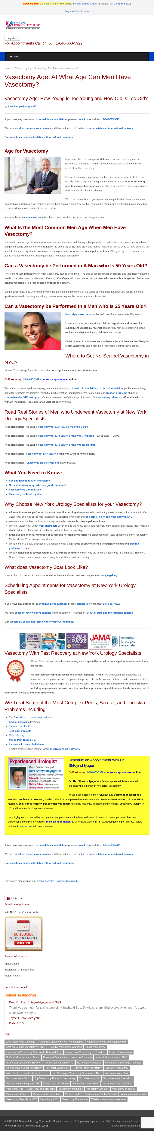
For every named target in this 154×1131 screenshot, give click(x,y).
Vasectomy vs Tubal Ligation (25, 494)
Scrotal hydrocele (19, 722)
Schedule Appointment (85, 3)
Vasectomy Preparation (75, 1099)
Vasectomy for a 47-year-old (42, 453)
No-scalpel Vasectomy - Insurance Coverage (67, 1057)
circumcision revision (110, 388)
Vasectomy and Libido (71, 1088)
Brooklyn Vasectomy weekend (65, 1047)
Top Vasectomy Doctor (18, 1078)
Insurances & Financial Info (19, 969)
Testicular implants (20, 731)
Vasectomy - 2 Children (56, 1083)
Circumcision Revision (21, 726)
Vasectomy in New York (134, 1094)
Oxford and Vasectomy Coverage (123, 1062)
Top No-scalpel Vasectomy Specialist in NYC (76, 1073)
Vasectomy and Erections (41, 1088)
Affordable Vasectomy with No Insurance (61, 1041)
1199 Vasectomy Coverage (20, 1041)
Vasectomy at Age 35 (17, 1094)
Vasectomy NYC (49, 1099)
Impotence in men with (26, 744)
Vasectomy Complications (47, 1094)
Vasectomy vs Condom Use (25, 489)
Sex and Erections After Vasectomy (29, 480)
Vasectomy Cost (74, 1094)
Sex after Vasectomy (116, 1067)
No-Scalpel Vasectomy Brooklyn (23, 1062)
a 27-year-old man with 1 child (63, 426)
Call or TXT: (21, 911)
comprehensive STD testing (21, 397)
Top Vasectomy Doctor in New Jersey (55, 1078)
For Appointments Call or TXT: (43, 43)
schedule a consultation (53, 119)
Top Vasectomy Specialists (118, 1078)
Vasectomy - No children (85, 1083)
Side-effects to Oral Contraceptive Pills (27, 1073)
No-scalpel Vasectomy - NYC (111, 1057)
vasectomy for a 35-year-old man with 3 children (66, 435)
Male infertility (16, 735)
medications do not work (64, 749)
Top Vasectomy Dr (89, 1078)
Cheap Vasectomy (95, 1047)
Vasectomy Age (14, 1088)
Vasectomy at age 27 (123, 1088)
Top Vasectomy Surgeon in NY (22, 1083)
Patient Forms (12, 975)
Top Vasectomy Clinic (117, 1073)
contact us (82, 119)
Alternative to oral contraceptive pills (107, 1041)
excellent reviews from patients (33, 128)
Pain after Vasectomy (57, 1067)
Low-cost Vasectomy (120, 1052)
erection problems (116, 393)
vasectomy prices (108, 397)
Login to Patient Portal (77, 11)
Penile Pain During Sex (22, 740)
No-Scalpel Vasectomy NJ (59, 1062)
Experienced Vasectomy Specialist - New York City (34, 1052)
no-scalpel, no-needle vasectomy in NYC (108, 516)
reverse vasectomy (33, 217)
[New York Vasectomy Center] (77, 25)
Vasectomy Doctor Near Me (102, 1094)
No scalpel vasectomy (78, 314)
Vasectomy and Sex (97, 1088)
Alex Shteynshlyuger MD (22, 106)
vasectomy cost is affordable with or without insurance (41, 137)
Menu (17, 56)
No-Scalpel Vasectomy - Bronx (22, 1057)
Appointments (12, 963)
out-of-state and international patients (111, 128)
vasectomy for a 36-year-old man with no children (67, 444)
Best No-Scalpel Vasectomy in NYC (25, 1047)
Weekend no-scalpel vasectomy (108, 1099)
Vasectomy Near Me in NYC (21, 1099)
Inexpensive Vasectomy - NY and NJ (85, 1052)
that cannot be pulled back (33, 717)
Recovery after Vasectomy (87, 1067)
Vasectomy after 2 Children (117, 1083)
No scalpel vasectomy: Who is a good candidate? (37, 485)
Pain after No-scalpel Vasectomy (24, 1067)
